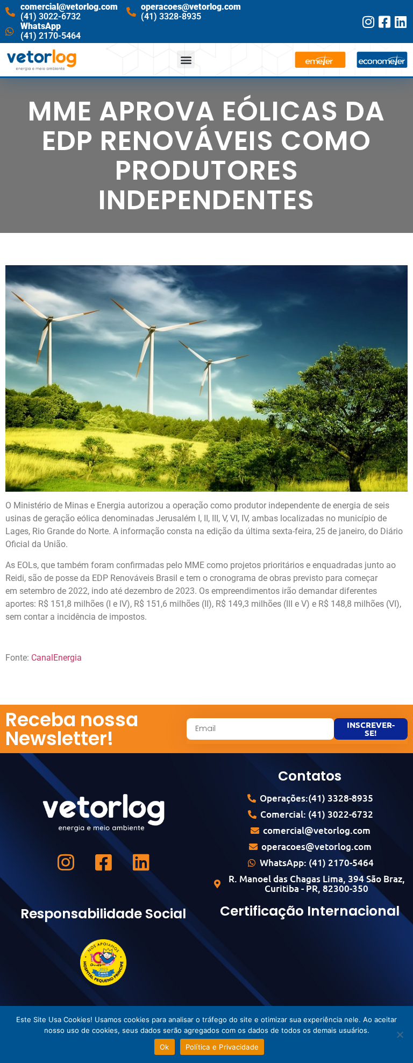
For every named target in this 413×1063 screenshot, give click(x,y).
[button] (186, 59)
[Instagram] (368, 22)
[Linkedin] (401, 22)
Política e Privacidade (222, 1047)
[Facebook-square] (384, 22)
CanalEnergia (56, 658)
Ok (164, 1047)
